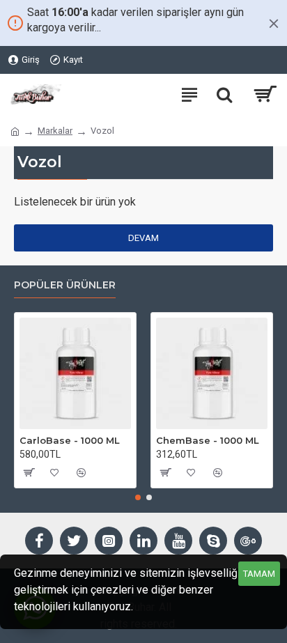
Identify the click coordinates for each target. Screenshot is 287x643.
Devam (143, 238)
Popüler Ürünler (65, 285)
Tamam (259, 573)
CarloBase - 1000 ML (70, 440)
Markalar (55, 130)
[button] (138, 497)
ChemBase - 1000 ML (207, 440)
